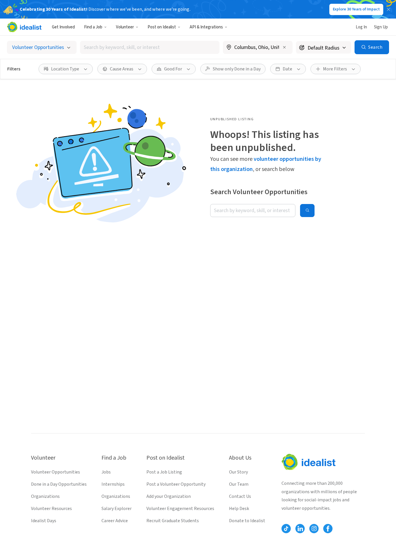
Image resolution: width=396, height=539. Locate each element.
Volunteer (125, 27)
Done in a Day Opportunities (59, 484)
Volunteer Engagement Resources (180, 508)
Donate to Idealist (247, 521)
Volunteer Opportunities (55, 472)
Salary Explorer (116, 508)
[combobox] (149, 47)
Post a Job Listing (164, 472)
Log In (361, 27)
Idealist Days (43, 521)
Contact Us (240, 496)
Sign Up (381, 27)
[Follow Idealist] (286, 528)
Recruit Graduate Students (172, 521)
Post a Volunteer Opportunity (176, 484)
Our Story (238, 472)
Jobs (106, 472)
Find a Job (93, 27)
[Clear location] (284, 47)
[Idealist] (24, 27)
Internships (113, 484)
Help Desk (239, 508)
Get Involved (63, 27)
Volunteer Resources (51, 508)
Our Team (238, 484)
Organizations (45, 496)
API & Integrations (206, 27)
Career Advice (114, 521)
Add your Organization (168, 496)
